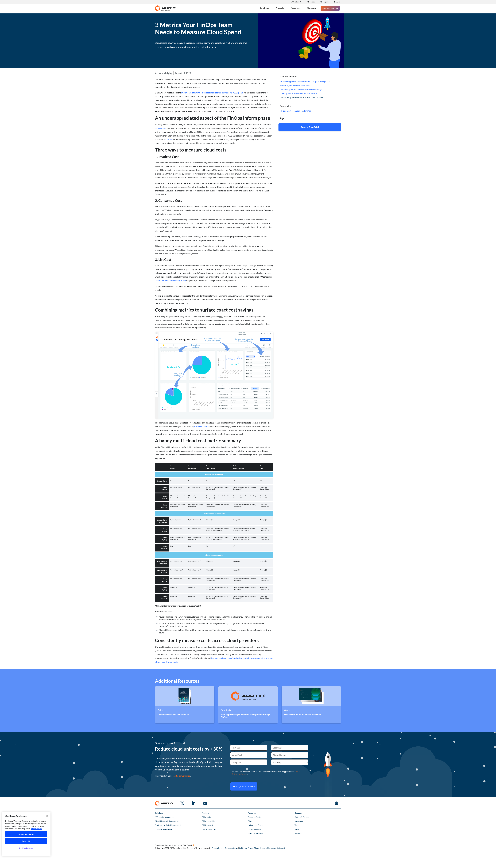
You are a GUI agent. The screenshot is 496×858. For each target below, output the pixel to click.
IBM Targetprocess (209, 829)
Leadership (299, 821)
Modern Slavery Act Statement (272, 848)
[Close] (47, 816)
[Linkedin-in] (193, 803)
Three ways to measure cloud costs (295, 85)
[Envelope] (205, 803)
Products (280, 8)
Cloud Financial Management (167, 821)
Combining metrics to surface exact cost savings (301, 89)
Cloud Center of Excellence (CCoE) (170, 280)
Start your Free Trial (244, 786)
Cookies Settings (231, 848)
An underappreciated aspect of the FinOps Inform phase (305, 81)
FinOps (307, 110)
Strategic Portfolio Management (168, 825)
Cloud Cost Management (292, 110)
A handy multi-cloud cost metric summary (298, 93)
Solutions (264, 8)
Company (311, 8)
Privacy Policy (217, 848)
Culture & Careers (302, 817)
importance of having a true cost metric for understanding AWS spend (212, 92)
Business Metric (201, 426)
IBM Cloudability (208, 821)
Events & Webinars (255, 833)
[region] (26, 834)
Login (338, 2)
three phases (160, 128)
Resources (295, 8)
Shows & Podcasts (255, 829)
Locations (298, 833)
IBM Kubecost (207, 825)
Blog (250, 821)
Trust (297, 825)
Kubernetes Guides (255, 825)
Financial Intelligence (163, 829)
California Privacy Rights (249, 848)
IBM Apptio (206, 817)
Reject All (26, 841)
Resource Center (254, 817)
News (297, 829)
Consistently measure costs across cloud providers (302, 97)
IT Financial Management (165, 817)
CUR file (168, 139)
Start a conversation (181, 775)
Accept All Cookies (26, 834)
